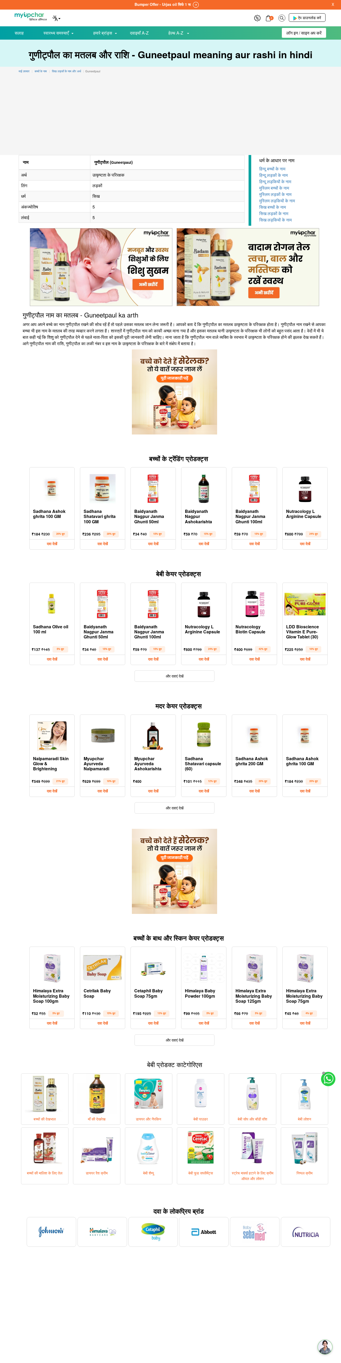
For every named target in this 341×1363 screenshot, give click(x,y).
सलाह (19, 33)
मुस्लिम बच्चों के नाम (274, 188)
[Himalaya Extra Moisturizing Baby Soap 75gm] (305, 966)
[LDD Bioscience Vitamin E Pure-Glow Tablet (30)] (305, 602)
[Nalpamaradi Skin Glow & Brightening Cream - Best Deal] (52, 734)
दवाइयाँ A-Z (139, 33)
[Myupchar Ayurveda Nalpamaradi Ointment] (102, 734)
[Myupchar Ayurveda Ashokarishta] (153, 734)
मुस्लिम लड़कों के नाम (275, 194)
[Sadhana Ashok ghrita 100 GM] (52, 487)
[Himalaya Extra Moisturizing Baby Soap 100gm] (52, 966)
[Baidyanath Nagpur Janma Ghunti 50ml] (153, 487)
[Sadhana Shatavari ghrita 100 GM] (103, 487)
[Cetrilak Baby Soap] (103, 966)
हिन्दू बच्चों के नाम (272, 169)
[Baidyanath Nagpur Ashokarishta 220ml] (204, 487)
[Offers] (257, 17)
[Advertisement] (170, 115)
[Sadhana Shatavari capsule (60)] (204, 734)
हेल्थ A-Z (176, 33)
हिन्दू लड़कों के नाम (273, 175)
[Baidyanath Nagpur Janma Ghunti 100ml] (254, 487)
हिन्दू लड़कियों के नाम (275, 181)
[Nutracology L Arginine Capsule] (305, 487)
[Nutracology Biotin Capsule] (254, 602)
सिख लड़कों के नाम (273, 213)
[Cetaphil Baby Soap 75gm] (153, 966)
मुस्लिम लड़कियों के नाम (277, 201)
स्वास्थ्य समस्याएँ (56, 33)
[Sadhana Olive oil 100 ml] (52, 602)
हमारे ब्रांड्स (102, 33)
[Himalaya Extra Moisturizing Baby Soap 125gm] (254, 966)
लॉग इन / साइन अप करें (304, 33)
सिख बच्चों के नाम (272, 207)
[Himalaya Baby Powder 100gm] (204, 966)
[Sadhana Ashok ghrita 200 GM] (254, 734)
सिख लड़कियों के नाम (275, 220)
